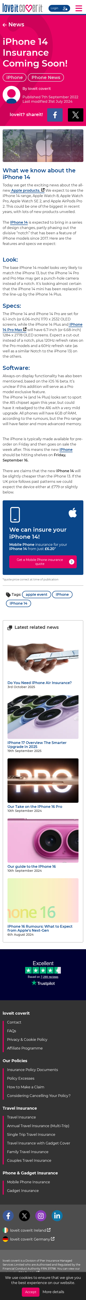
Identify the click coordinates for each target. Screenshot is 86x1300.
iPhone (14, 77)
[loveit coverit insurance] (22, 8)
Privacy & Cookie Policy (27, 1040)
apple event (36, 594)
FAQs (11, 1031)
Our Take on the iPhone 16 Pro (34, 807)
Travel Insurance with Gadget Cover (38, 1143)
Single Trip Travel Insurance (31, 1134)
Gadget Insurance (23, 1191)
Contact (14, 1022)
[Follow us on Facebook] (8, 1215)
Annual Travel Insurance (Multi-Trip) (38, 1126)
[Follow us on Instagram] (40, 1215)
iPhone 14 (19, 222)
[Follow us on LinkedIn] (57, 1215)
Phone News (46, 77)
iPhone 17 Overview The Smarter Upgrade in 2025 (37, 745)
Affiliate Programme (25, 1048)
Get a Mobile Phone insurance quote (40, 562)
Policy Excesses (20, 1078)
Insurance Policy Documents (32, 1070)
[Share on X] (75, 115)
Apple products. (25, 190)
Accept (30, 1292)
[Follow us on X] (24, 1215)
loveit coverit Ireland (28, 1230)
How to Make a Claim (25, 1087)
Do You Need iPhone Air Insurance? (39, 683)
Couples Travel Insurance (29, 1160)
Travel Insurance (21, 1117)
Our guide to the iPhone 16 (31, 866)
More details (53, 1292)
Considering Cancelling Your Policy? (39, 1096)
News (16, 24)
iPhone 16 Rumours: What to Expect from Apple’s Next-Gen (40, 928)
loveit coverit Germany (30, 1239)
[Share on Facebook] (55, 115)
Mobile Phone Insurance (28, 1182)
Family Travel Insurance (28, 1152)
